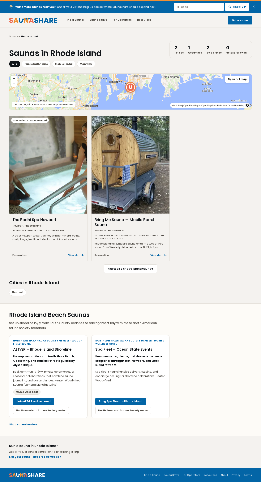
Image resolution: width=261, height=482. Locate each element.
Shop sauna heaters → (25, 424)
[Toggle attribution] (247, 105)
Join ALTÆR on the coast (34, 401)
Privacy (236, 475)
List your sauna (20, 457)
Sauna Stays (98, 20)
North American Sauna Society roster (41, 410)
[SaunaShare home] (33, 20)
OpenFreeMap (191, 105)
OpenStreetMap (236, 105)
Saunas (14, 36)
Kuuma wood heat (27, 391)
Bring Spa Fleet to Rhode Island (120, 401)
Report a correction (47, 457)
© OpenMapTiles (208, 105)
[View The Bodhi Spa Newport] (130, 87)
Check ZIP (239, 7)
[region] (130, 92)
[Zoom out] (14, 84)
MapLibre (177, 105)
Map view (86, 64)
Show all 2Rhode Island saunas (130, 269)
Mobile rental (64, 64)
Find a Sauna (75, 20)
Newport (17, 292)
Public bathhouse (36, 64)
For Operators (122, 20)
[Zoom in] (14, 78)
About (224, 475)
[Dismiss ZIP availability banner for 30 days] (253, 6)
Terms (248, 475)
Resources (144, 20)
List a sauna (240, 20)
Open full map (237, 79)
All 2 (14, 64)
